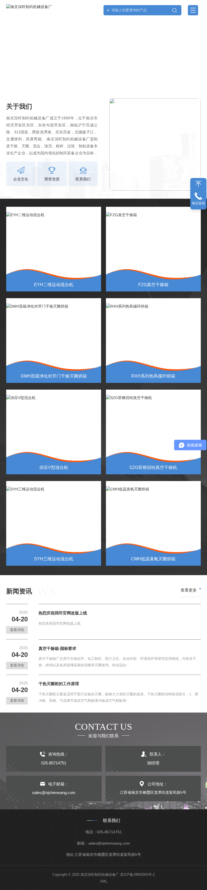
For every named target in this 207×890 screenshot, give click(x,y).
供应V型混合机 (53, 467)
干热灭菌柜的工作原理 (59, 683)
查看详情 (17, 630)
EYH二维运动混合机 (53, 284)
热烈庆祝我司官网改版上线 (63, 613)
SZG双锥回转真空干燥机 (153, 467)
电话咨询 (198, 203)
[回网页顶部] (198, 184)
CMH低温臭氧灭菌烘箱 (153, 559)
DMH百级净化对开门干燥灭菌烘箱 (54, 376)
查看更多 (189, 590)
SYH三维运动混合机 (53, 559)
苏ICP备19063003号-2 (137, 875)
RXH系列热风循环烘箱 (153, 376)
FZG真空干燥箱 (153, 284)
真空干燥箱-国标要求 (57, 648)
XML (103, 881)
